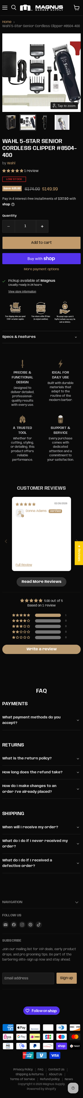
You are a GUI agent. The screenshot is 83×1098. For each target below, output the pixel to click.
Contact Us (56, 1069)
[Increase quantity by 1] (42, 226)
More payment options (41, 269)
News (69, 1079)
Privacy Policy (23, 1069)
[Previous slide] (6, 541)
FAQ (40, 1069)
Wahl (11, 163)
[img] (26, 504)
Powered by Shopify (41, 1089)
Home (7, 22)
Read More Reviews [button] (41, 582)
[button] (11, 122)
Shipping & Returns (30, 1074)
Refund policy (50, 1079)
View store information (22, 291)
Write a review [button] (42, 649)
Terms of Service (22, 1079)
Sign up (66, 978)
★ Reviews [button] (79, 553)
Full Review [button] (24, 565)
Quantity (9, 215)
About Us (55, 1074)
